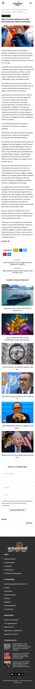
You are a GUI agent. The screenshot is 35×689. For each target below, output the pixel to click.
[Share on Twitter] (25, 250)
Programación (9, 563)
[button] (30, 3)
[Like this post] (16, 250)
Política (7, 598)
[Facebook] (12, 674)
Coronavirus (8, 609)
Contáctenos (9, 570)
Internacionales (10, 595)
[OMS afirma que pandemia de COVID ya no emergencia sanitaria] (17, 383)
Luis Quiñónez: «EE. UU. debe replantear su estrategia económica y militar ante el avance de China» (20, 656)
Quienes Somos (9, 559)
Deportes (7, 602)
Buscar (4, 519)
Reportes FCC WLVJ (11, 634)
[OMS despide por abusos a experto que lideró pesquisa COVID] (17, 412)
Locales (7, 588)
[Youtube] (19, 674)
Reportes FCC (9, 627)
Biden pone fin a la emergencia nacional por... (17, 456)
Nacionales (8, 591)
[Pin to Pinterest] (5, 254)
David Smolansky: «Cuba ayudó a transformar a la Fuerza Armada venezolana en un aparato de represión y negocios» (21, 647)
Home (3, 10)
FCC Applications (10, 623)
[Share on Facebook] (20, 250)
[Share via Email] (9, 254)
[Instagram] (22, 674)
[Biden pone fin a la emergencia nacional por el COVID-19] (17, 441)
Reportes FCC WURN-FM (12, 631)
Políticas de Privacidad (12, 573)
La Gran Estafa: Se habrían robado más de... (17, 368)
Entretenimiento (10, 606)
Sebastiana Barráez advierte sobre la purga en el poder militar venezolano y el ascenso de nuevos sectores (21, 664)
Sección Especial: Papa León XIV (15, 584)
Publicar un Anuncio (11, 620)
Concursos (8, 566)
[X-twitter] (15, 674)
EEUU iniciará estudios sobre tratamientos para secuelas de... (17, 339)
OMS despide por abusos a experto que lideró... (17, 427)
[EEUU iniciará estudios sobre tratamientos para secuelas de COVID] (17, 324)
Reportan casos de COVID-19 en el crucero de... (17, 309)
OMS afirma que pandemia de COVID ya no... (17, 397)
